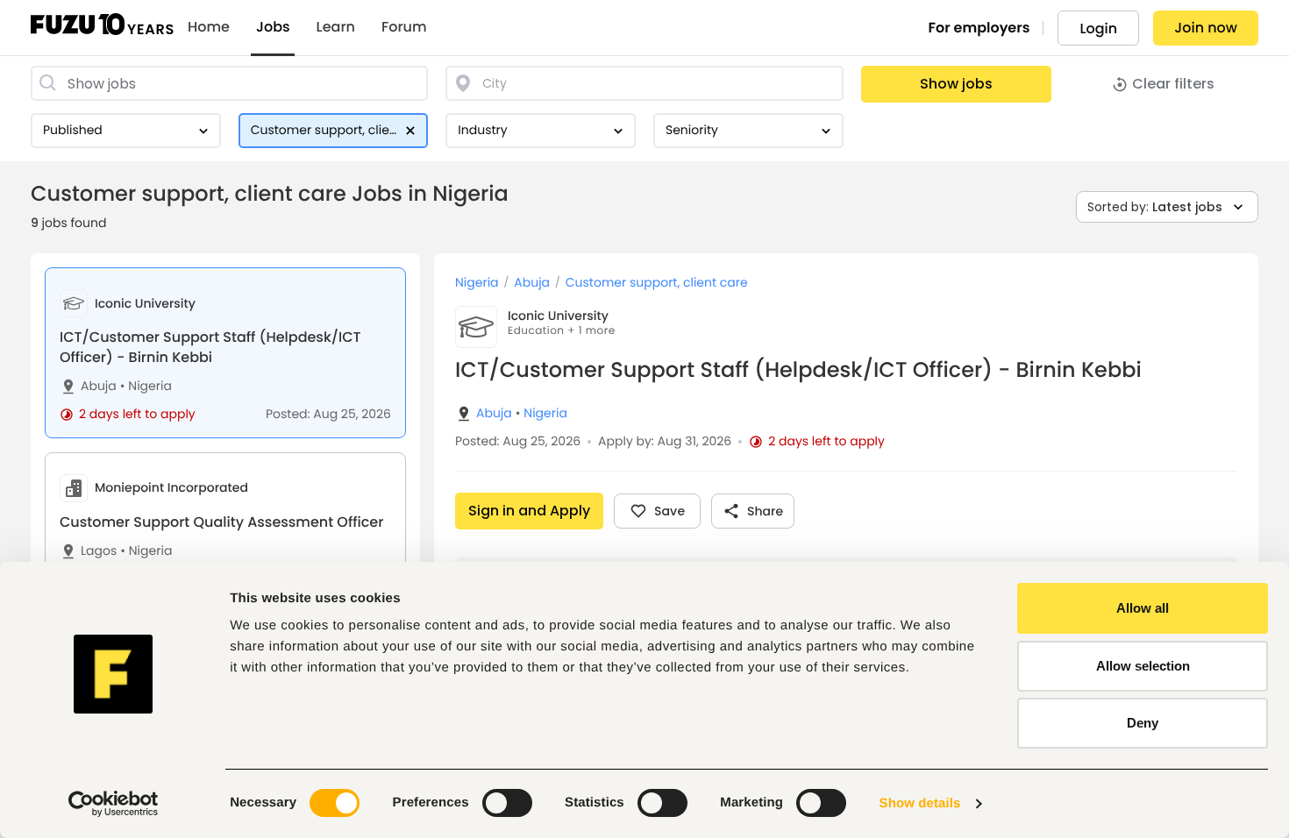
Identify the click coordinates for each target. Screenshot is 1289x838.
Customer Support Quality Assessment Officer (221, 522)
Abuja (99, 386)
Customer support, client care (657, 282)
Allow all (1142, 607)
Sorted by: (1154, 207)
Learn (336, 27)
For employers (979, 28)
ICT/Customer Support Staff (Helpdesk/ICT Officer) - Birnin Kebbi (210, 346)
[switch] (507, 803)
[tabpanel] (846, 545)
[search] (229, 83)
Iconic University (558, 315)
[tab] (225, 352)
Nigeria (146, 386)
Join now (1205, 28)
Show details (920, 803)
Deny (1142, 722)
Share (765, 511)
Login (1098, 28)
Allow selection (1143, 665)
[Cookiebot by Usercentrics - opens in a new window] (113, 804)
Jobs (273, 27)
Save (669, 511)
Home (209, 27)
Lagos (99, 551)
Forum (404, 27)
